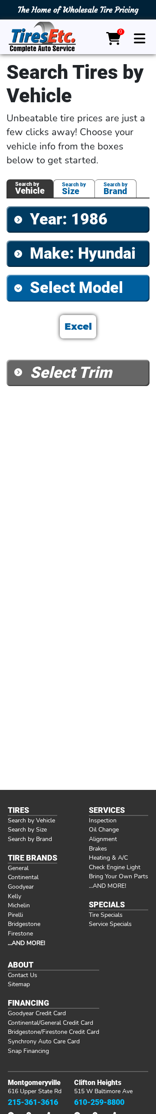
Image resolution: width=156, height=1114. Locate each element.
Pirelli (15, 914)
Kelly (14, 896)
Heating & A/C (108, 857)
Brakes (98, 848)
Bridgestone (24, 923)
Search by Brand (30, 839)
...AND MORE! (107, 885)
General (18, 868)
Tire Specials (106, 914)
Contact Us (22, 975)
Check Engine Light (114, 867)
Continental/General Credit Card (50, 1022)
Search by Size (27, 829)
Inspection (103, 820)
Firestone (20, 933)
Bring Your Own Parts (118, 876)
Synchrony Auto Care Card (44, 1041)
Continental (23, 877)
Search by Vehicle (31, 820)
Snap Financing (28, 1050)
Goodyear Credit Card (37, 1013)
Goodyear (21, 886)
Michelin (19, 905)
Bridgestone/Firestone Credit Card (53, 1031)
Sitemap (19, 984)
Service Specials (110, 923)
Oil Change (104, 829)
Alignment (103, 839)
